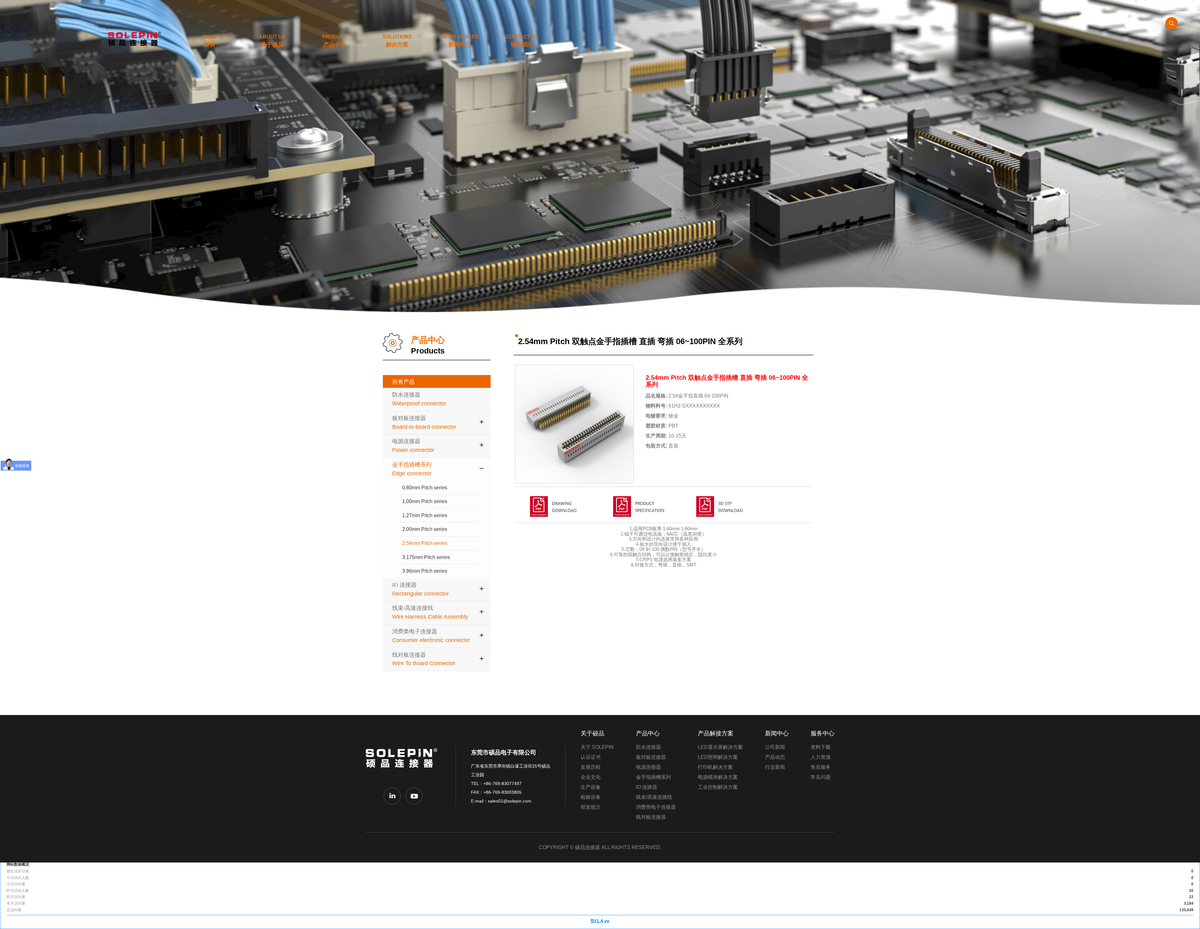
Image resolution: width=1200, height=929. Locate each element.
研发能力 (591, 807)
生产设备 (591, 787)
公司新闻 (775, 747)
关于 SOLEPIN (597, 747)
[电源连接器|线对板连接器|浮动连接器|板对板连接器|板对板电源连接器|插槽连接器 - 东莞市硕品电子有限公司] (132, 38)
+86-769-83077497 (502, 783)
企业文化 (591, 777)
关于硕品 (592, 733)
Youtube (414, 796)
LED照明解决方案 (718, 757)
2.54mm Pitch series (424, 543)
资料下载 (821, 747)
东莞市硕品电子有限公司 (403, 763)
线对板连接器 (651, 817)
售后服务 (821, 767)
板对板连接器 (651, 757)
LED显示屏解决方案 (720, 747)
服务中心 (822, 733)
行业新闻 (775, 767)
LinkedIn (392, 796)
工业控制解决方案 (718, 787)
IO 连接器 (646, 787)
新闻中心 (777, 733)
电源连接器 (648, 767)
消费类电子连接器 (656, 807)
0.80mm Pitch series (424, 487)
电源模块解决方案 (718, 777)
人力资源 (821, 757)
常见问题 (821, 777)
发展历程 (591, 767)
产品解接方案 (715, 733)
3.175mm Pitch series (426, 557)
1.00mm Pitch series (424, 501)
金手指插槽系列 (653, 777)
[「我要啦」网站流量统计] (600, 922)
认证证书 (591, 757)
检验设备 (591, 797)
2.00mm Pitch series (424, 529)
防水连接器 (648, 747)
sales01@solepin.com (509, 800)
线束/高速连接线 (654, 797)
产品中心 (648, 733)
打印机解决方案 (715, 767)
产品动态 (775, 757)
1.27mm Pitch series (424, 515)
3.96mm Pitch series (424, 571)
